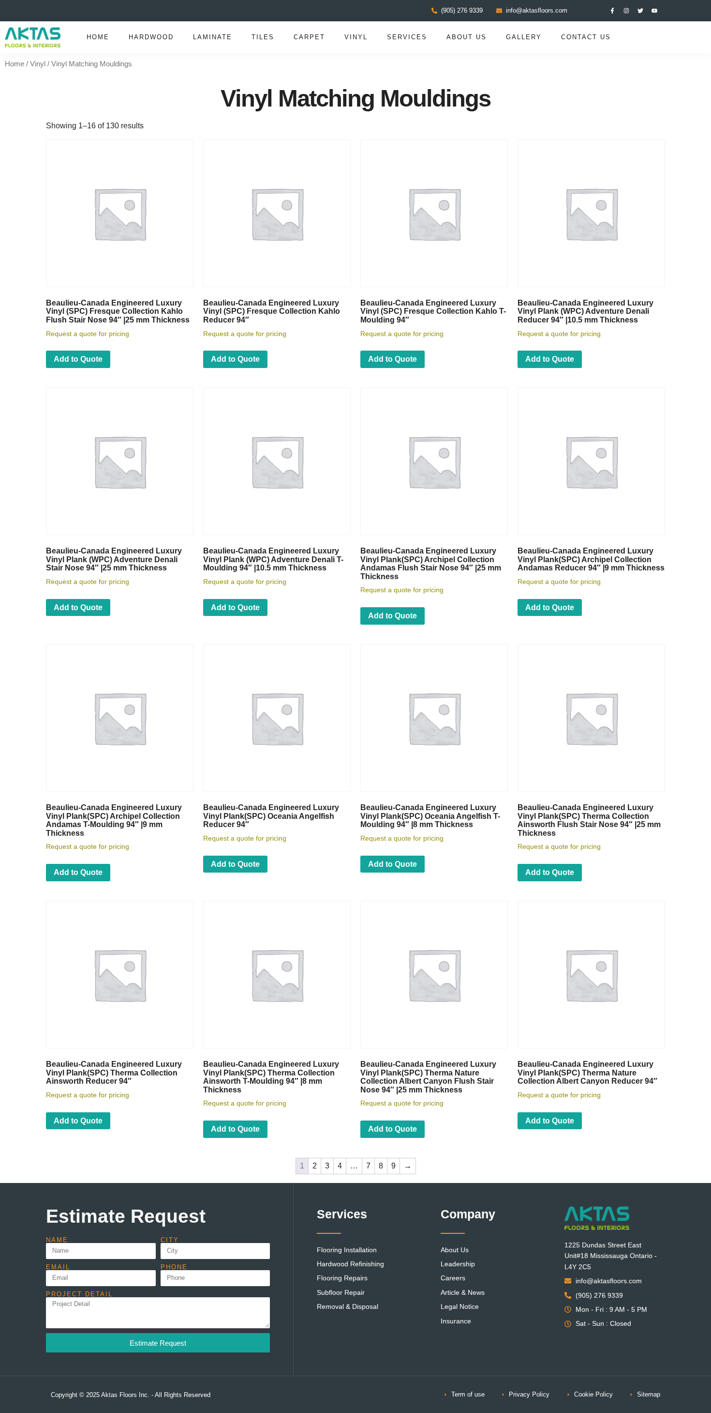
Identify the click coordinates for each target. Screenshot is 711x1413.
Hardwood (151, 37)
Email (58, 1267)
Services (407, 37)
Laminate (212, 37)
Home (98, 37)
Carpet (309, 37)
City (170, 1240)
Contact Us (586, 37)
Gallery (524, 37)
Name (57, 1240)
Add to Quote (78, 359)
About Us (466, 37)
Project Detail (79, 1294)
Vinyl (356, 37)
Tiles (263, 37)
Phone (174, 1267)
